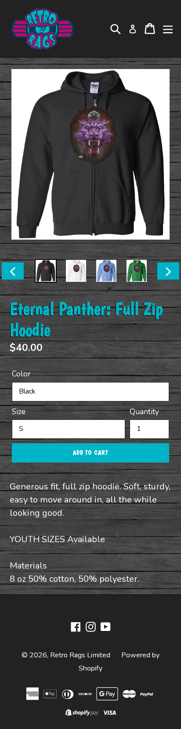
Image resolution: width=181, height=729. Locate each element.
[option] (46, 271)
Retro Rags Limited (80, 655)
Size (18, 411)
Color (21, 373)
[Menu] (168, 28)
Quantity (144, 411)
